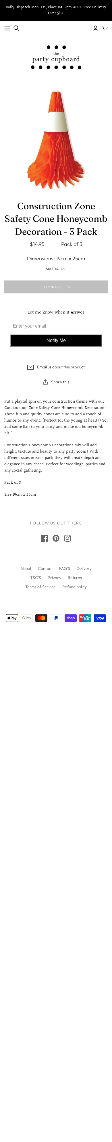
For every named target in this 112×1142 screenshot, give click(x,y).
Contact (45, 568)
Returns (75, 577)
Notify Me (56, 340)
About (25, 568)
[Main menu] (7, 28)
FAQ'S (64, 568)
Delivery (84, 568)
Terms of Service (40, 586)
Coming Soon (56, 286)
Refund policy (74, 586)
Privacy (54, 577)
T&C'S (35, 577)
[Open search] (16, 28)
